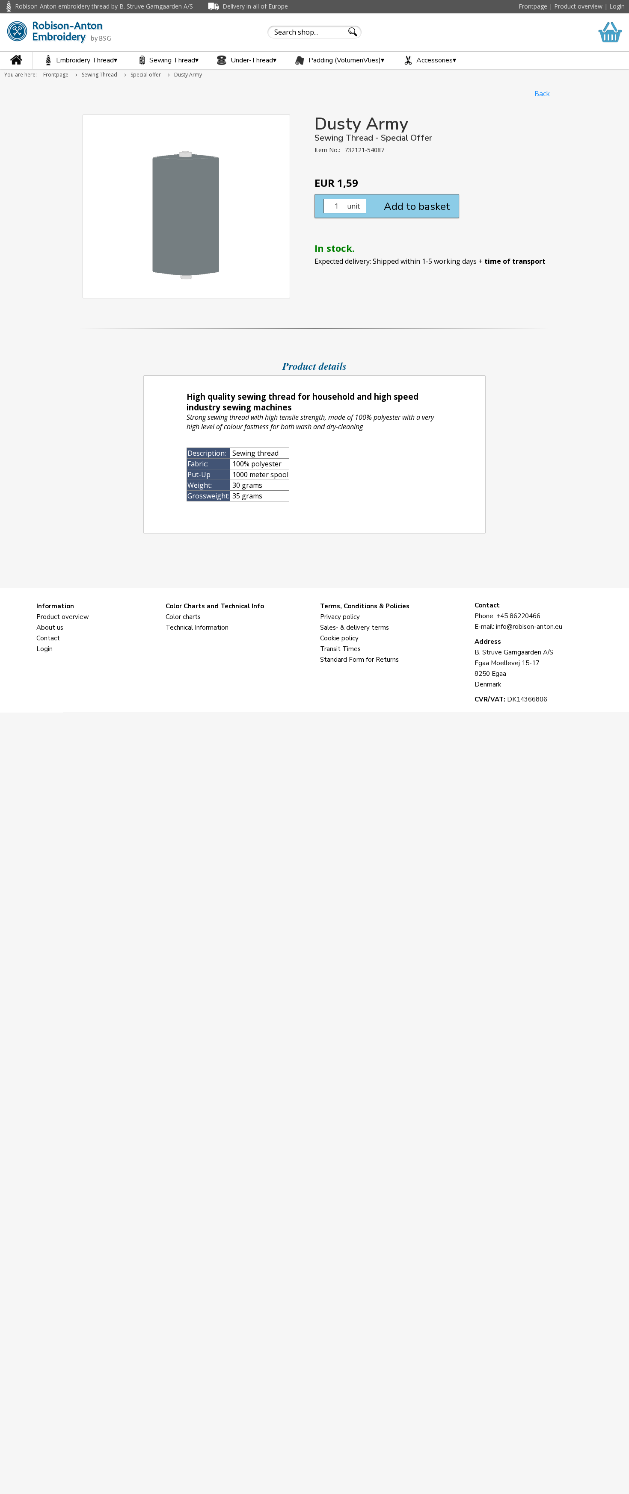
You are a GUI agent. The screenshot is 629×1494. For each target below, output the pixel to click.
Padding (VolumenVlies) (346, 60)
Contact (48, 638)
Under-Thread (253, 60)
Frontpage (533, 6)
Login (617, 6)
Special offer (146, 74)
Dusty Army (188, 74)
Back (542, 93)
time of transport (515, 261)
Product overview (578, 6)
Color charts (183, 617)
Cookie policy (339, 638)
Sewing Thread (174, 60)
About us (49, 627)
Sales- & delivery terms (354, 627)
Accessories (436, 60)
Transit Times (340, 649)
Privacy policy (340, 617)
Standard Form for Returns (359, 659)
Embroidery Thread (86, 60)
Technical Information (197, 627)
